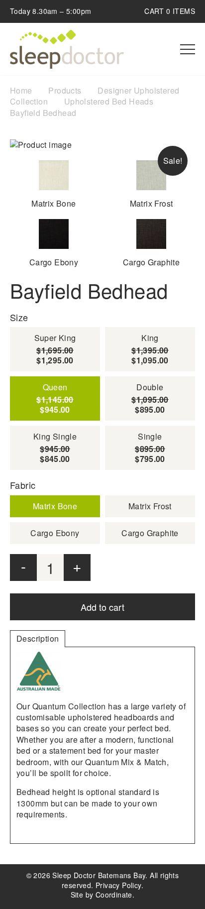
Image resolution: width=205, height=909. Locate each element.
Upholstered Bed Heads (108, 101)
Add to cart (102, 606)
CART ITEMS (169, 11)
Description (37, 638)
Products (64, 90)
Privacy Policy (118, 885)
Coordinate (114, 895)
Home (21, 90)
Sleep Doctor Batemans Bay (67, 49)
